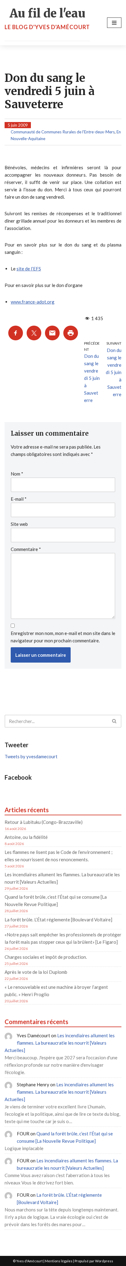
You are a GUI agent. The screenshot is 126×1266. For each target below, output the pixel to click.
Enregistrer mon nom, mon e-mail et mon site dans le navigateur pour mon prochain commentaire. (63, 636)
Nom (17, 473)
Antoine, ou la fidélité (26, 837)
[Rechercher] (114, 721)
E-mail (19, 499)
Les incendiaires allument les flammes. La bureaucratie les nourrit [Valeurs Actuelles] (60, 1043)
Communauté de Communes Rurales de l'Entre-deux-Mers (63, 131)
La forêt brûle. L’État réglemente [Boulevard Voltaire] (58, 919)
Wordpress (104, 1261)
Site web (19, 524)
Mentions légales (58, 1261)
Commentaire (26, 549)
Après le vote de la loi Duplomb (36, 972)
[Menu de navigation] (114, 22)
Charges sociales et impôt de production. (46, 957)
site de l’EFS (29, 268)
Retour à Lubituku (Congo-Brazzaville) (44, 822)
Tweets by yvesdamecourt (31, 756)
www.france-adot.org (32, 301)
